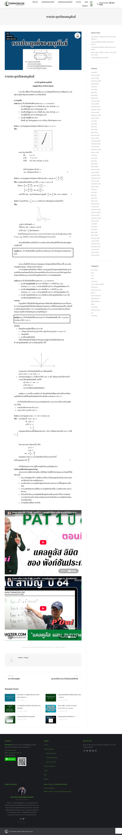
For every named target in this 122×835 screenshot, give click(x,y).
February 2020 (95, 238)
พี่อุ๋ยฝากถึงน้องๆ (95, 301)
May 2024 (94, 92)
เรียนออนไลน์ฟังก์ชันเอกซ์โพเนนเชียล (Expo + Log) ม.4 (69, 696)
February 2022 (95, 169)
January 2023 (95, 138)
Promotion (94, 281)
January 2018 (95, 252)
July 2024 (94, 87)
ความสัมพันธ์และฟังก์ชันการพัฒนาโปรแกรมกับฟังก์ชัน (29, 706)
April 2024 (94, 95)
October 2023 (95, 112)
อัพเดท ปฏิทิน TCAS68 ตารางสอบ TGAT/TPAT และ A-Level (67, 706)
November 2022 (96, 144)
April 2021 (94, 198)
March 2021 (94, 201)
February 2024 (95, 101)
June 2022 (94, 158)
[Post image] (10, 698)
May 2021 (94, 195)
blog (8, 33)
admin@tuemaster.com (15, 753)
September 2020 (96, 218)
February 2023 (95, 135)
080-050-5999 (11, 750)
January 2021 (95, 207)
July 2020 (94, 224)
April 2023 (94, 129)
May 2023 (94, 127)
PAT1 (92, 276)
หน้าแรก (46, 745)
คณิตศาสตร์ (10, 36)
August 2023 (95, 118)
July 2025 (94, 72)
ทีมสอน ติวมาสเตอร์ (51, 762)
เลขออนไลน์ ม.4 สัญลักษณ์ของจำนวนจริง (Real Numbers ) (28, 696)
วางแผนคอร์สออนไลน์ (51, 758)
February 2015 (95, 255)
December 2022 (95, 141)
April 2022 (94, 164)
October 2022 (95, 147)
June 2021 (94, 192)
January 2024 (95, 104)
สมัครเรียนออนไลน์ (51, 753)
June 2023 (94, 124)
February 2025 (95, 75)
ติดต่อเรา (46, 779)
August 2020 (95, 221)
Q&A (45, 775)
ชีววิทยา (93, 293)
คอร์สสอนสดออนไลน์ (49, 766)
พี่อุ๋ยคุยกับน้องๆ (95, 298)
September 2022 (96, 149)
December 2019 (95, 244)
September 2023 (96, 115)
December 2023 (95, 107)
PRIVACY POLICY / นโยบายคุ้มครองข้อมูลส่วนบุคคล (57, 791)
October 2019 (95, 249)
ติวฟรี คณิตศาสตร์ (96, 296)
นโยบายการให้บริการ (49, 788)
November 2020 (96, 212)
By (51, 647)
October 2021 (95, 181)
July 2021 (94, 189)
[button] (18, 822)
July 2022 (94, 155)
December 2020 (95, 209)
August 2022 (95, 152)
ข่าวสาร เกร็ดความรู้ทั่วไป (97, 284)
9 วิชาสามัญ (94, 270)
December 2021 (95, 175)
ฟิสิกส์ (92, 304)
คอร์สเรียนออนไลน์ (49, 749)
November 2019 (95, 247)
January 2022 (95, 172)
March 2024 (94, 98)
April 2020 (94, 232)
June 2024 (94, 89)
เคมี (92, 313)
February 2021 (95, 204)
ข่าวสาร (46, 770)
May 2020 (94, 229)
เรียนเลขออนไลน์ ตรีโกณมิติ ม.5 (66, 716)
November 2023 (95, 109)
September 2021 (96, 184)
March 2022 (94, 167)
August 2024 (95, 84)
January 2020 (95, 241)
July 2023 (94, 121)
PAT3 (92, 278)
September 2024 (96, 81)
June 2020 (94, 227)
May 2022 (94, 161)
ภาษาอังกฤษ (94, 307)
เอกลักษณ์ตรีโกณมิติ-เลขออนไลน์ (26, 716)
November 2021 (95, 178)
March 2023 (94, 132)
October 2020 (95, 215)
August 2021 (94, 187)
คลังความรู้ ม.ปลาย (11, 39)
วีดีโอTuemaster (95, 310)
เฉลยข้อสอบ (94, 316)
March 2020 (94, 235)
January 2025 (95, 78)
